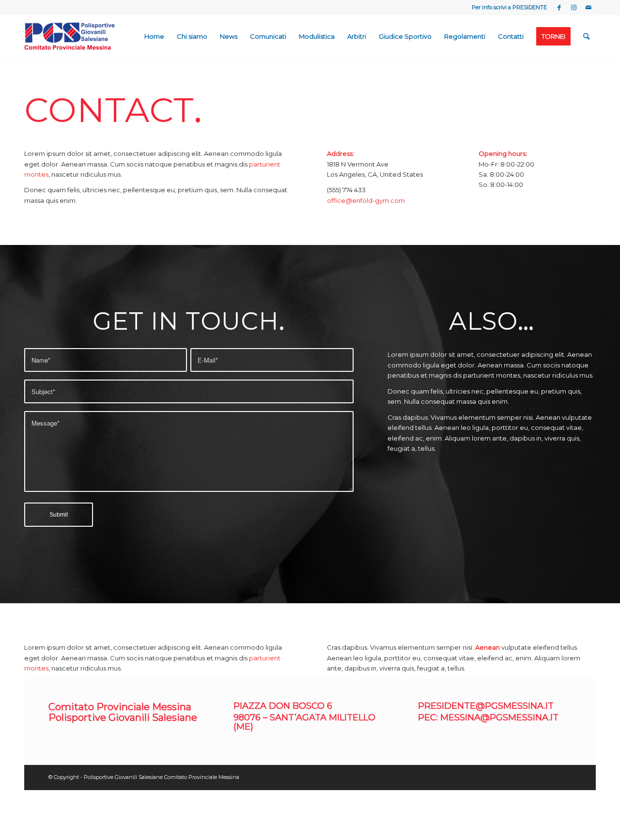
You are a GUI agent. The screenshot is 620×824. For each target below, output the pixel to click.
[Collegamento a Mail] (588, 7)
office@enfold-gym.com (366, 200)
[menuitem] (154, 36)
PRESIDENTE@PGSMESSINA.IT (486, 706)
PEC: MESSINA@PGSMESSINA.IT (488, 717)
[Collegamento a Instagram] (574, 7)
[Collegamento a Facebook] (559, 7)
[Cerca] (586, 36)
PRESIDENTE (529, 7)
